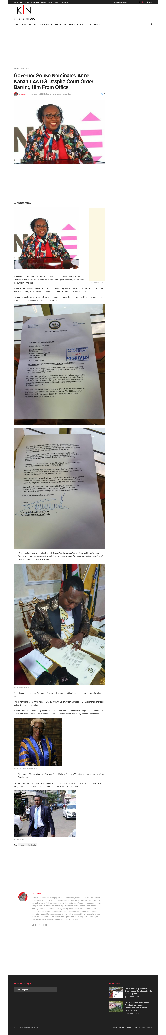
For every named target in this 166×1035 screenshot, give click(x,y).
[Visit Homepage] (24, 12)
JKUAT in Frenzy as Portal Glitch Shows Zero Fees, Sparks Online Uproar (138, 991)
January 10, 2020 (37, 94)
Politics (26, 2)
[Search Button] (151, 24)
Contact (149, 1027)
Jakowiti (24, 94)
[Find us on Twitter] (140, 2)
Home (16, 2)
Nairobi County (67, 94)
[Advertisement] (108, 12)
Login (150, 2)
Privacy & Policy (139, 1027)
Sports (56, 2)
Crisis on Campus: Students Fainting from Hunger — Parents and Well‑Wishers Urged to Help (137, 1006)
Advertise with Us (125, 1027)
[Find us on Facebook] (136, 2)
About (115, 1027)
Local (59, 94)
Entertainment (64, 2)
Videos (43, 2)
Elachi (21, 845)
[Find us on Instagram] (143, 2)
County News (35, 2)
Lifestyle (49, 2)
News (21, 2)
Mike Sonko (31, 845)
